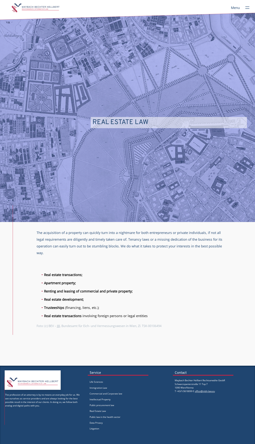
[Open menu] (247, 8)
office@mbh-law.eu (205, 391)
